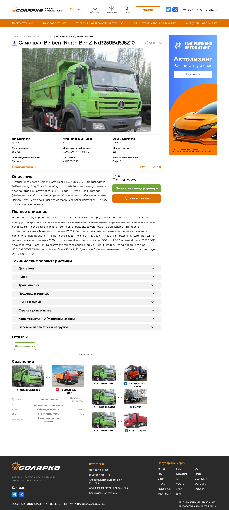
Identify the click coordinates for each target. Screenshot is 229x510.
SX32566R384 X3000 (137, 385)
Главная (16, 36)
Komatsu (181, 473)
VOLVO (180, 483)
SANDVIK (200, 483)
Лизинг (148, 9)
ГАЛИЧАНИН (202, 488)
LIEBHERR (200, 478)
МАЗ (178, 468)
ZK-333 (137, 407)
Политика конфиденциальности (197, 501)
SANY (179, 488)
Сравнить (155, 42)
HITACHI (162, 483)
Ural (178, 493)
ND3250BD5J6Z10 (148, 167)
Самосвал (48, 36)
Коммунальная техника (200, 23)
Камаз (161, 468)
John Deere (164, 493)
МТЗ (160, 473)
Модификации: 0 (24, 167)
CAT (178, 478)
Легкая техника (23, 23)
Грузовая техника (54, 23)
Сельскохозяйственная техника (154, 23)
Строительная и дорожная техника (99, 23)
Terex (197, 473)
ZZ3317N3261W (137, 430)
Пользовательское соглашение (196, 505)
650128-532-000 (69, 391)
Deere (161, 478)
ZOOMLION (164, 488)
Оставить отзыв (25, 346)
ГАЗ (196, 468)
